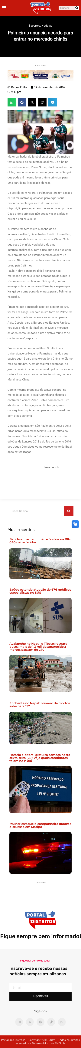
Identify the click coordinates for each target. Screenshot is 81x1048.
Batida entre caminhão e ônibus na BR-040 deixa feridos (39, 540)
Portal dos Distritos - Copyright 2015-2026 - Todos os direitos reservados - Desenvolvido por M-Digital (40, 1041)
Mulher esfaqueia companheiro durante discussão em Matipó (40, 825)
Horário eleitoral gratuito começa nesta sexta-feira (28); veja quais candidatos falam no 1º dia (39, 758)
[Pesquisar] (77, 8)
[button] (12, 102)
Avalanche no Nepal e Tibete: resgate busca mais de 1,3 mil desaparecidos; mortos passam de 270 (38, 646)
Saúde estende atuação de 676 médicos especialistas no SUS (40, 591)
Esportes (34, 25)
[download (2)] (40, 75)
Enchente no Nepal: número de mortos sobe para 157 (39, 704)
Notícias (46, 25)
